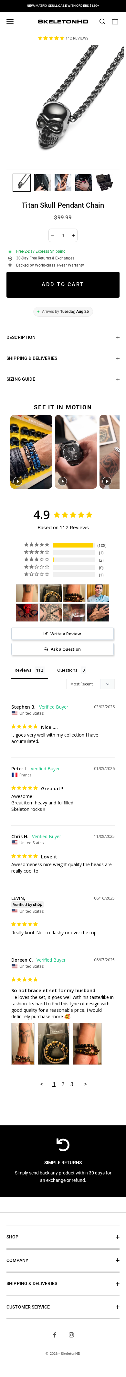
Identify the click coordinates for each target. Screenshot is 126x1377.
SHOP (12, 1237)
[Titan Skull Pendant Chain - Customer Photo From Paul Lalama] (98, 612)
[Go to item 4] (84, 183)
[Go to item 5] (104, 183)
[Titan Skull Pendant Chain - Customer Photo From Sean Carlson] (74, 612)
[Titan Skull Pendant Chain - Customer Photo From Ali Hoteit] (27, 612)
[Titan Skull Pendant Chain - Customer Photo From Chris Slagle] (51, 612)
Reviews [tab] (23, 670)
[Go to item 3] (63, 183)
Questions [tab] (67, 670)
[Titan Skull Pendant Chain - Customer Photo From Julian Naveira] (98, 593)
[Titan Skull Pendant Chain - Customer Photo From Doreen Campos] (27, 593)
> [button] (85, 1084)
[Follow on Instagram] (71, 1335)
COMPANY (17, 1260)
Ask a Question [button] (66, 649)
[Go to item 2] (42, 183)
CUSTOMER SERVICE (28, 1307)
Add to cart (63, 284)
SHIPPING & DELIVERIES (31, 1283)
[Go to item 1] (22, 183)
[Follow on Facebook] (54, 1335)
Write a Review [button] (65, 634)
